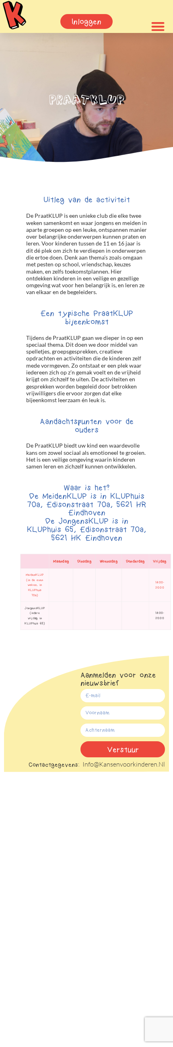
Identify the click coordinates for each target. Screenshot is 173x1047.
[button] (158, 26)
